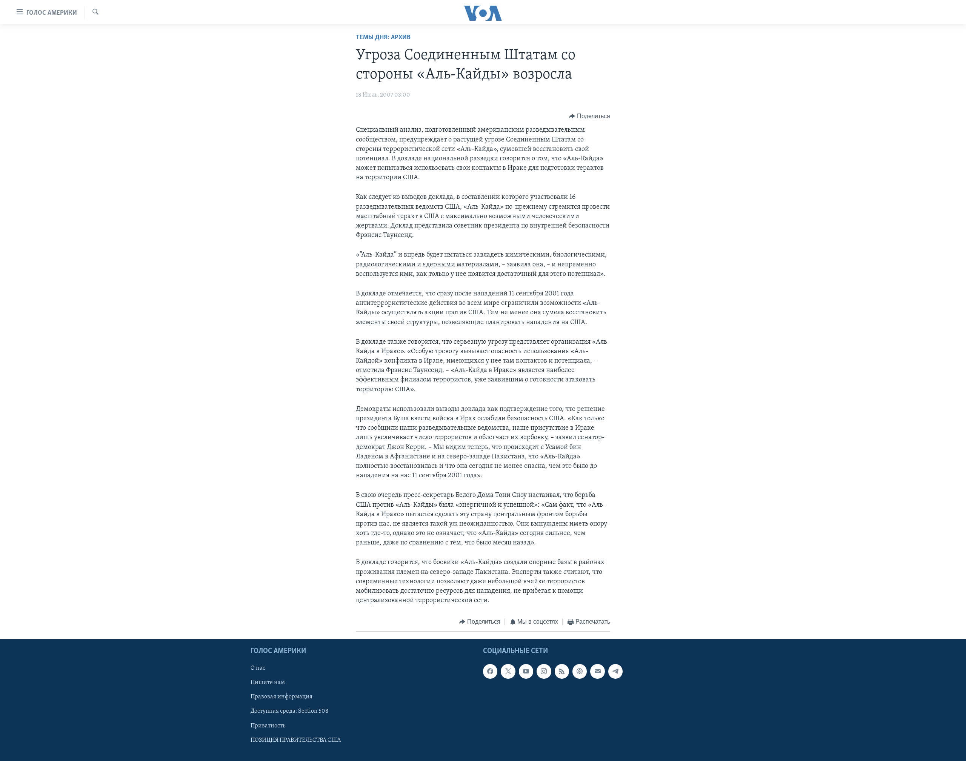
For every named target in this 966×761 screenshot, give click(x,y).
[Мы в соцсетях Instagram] (544, 671)
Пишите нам (268, 683)
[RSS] (562, 671)
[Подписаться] (597, 671)
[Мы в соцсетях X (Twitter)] (508, 671)
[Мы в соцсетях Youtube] (526, 671)
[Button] (589, 116)
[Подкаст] (579, 671)
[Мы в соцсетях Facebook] (490, 671)
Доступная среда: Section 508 (290, 711)
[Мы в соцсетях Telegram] (615, 671)
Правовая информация (281, 697)
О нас (258, 668)
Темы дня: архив (383, 37)
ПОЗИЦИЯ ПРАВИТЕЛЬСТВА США (296, 740)
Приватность (268, 726)
